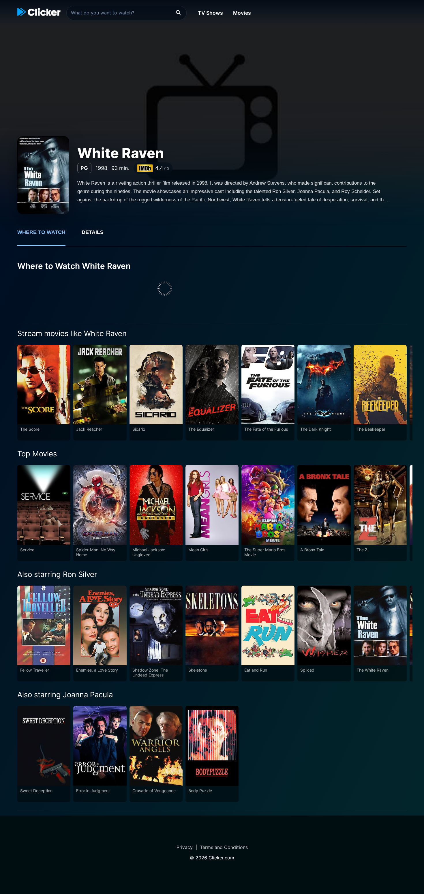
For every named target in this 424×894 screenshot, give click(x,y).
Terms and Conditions (224, 847)
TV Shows (210, 13)
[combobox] (126, 13)
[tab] (45, 235)
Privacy (185, 847)
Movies (242, 13)
